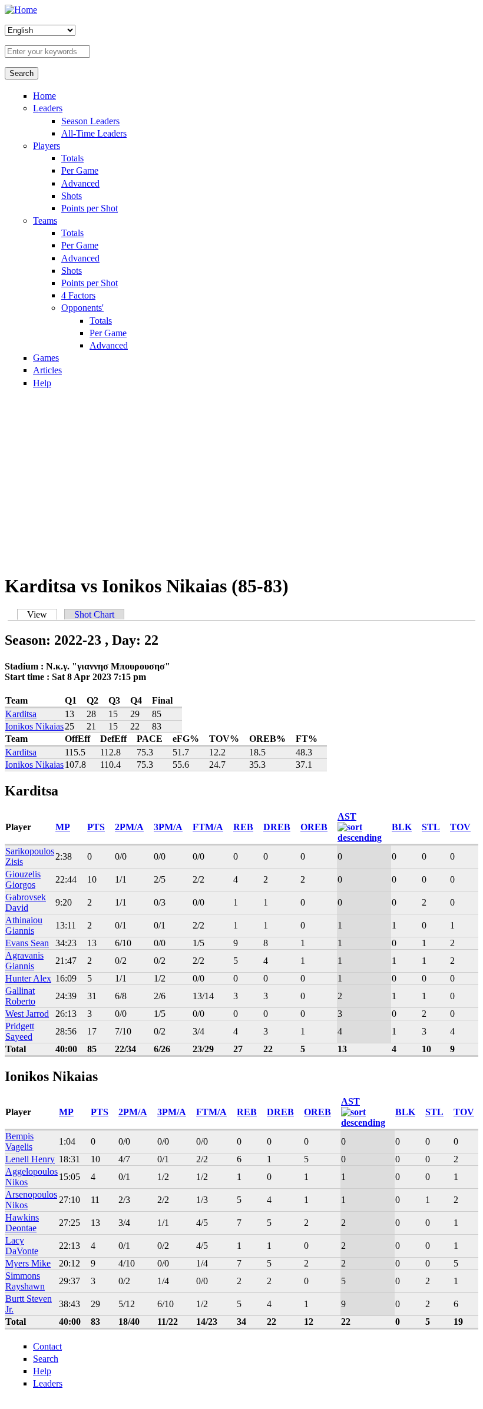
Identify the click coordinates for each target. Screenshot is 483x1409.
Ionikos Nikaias (34, 726)
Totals (72, 158)
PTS (96, 827)
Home (44, 96)
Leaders (47, 108)
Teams (45, 221)
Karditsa (21, 714)
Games (46, 358)
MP (62, 827)
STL (431, 827)
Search (45, 1359)
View (42, 614)
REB (243, 827)
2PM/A (129, 827)
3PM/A (168, 827)
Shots (71, 196)
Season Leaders (90, 121)
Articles (47, 370)
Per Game (79, 170)
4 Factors (78, 295)
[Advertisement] (241, 480)
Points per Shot (89, 208)
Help (42, 383)
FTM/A (208, 827)
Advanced (80, 183)
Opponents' (82, 308)
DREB (276, 827)
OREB (313, 827)
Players (46, 146)
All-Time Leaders (94, 133)
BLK (402, 827)
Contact (47, 1346)
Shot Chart (94, 614)
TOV (460, 827)
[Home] (21, 10)
